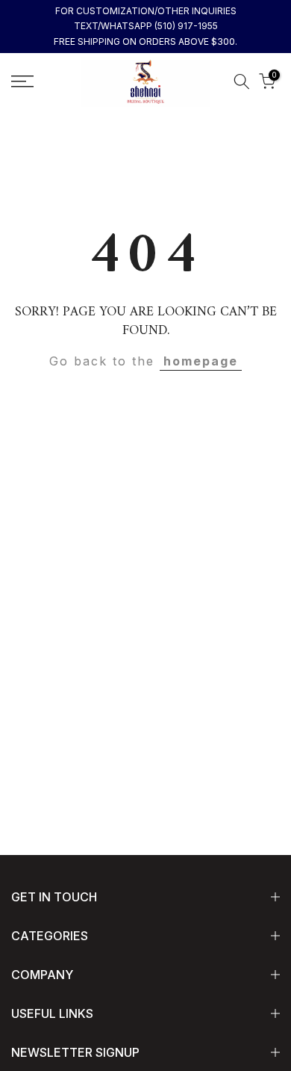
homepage (200, 361)
